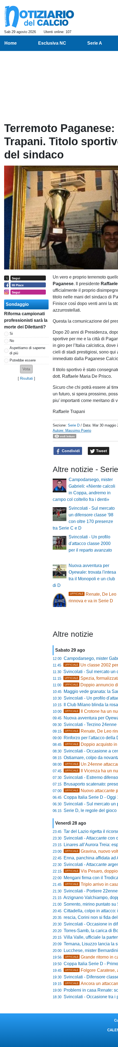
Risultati (26, 378)
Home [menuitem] (10, 43)
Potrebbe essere (23, 360)
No (12, 341)
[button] (26, 369)
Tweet (101, 451)
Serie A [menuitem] (94, 43)
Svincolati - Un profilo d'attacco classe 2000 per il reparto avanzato (90, 543)
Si (11, 333)
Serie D (74, 425)
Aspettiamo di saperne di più (27, 350)
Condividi (70, 451)
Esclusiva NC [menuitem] (52, 43)
